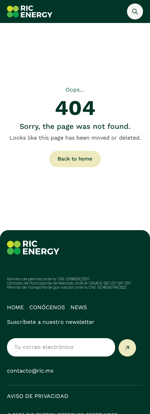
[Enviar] (127, 348)
